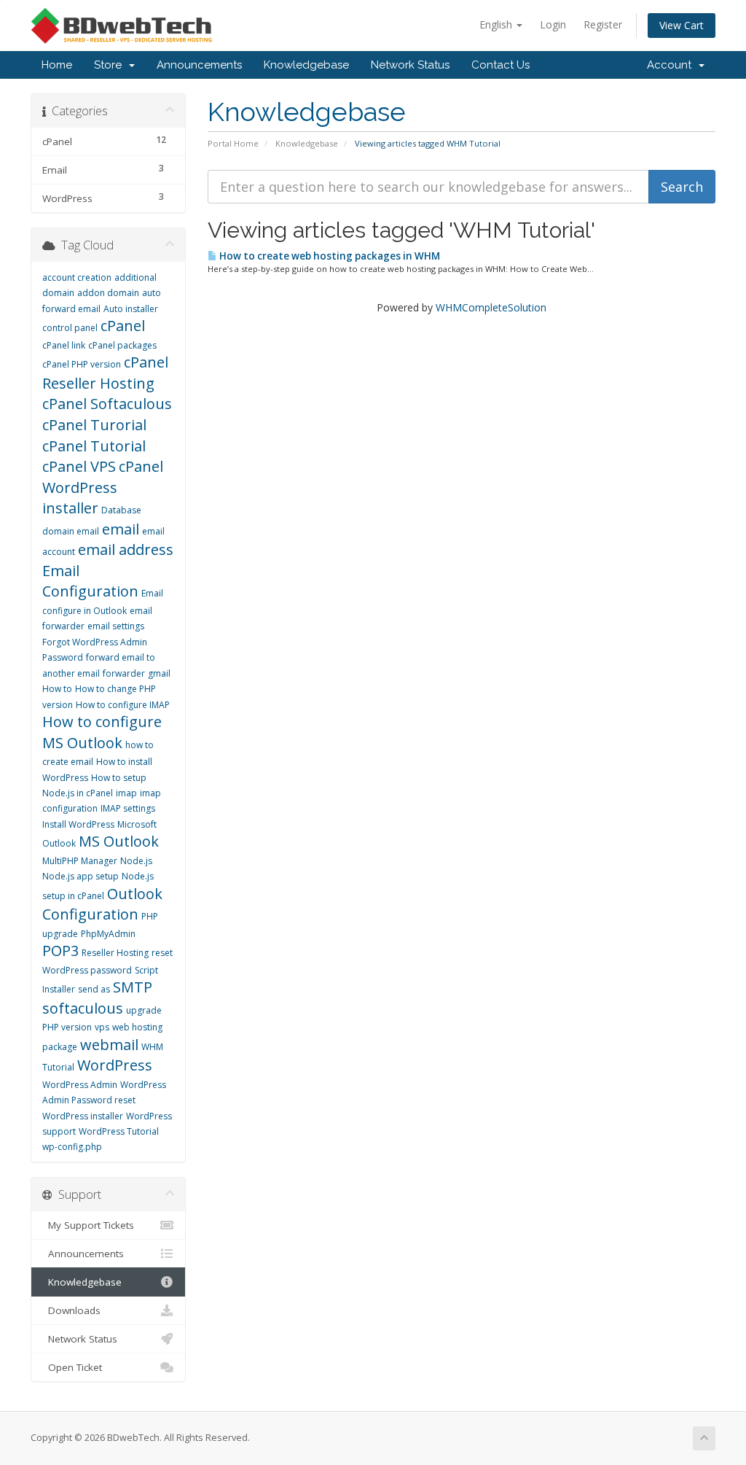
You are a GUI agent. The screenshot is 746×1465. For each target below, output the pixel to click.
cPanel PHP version (81, 364)
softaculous (82, 1008)
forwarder (124, 673)
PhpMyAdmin (108, 934)
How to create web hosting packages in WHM (328, 256)
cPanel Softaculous (107, 403)
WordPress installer (82, 1116)
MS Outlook (119, 841)
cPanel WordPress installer (102, 487)
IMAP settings (128, 808)
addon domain (108, 293)
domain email (70, 531)
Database (121, 510)
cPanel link (63, 345)
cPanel (123, 325)
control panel (70, 328)
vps (102, 1027)
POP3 (60, 950)
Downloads (71, 1310)
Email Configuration (90, 581)
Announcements (199, 64)
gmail (159, 673)
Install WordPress (78, 824)
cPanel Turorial (94, 425)
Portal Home (233, 143)
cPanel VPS (79, 466)
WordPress (114, 1065)
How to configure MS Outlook (102, 732)
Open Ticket (72, 1367)
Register (603, 24)
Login (553, 24)
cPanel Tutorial (94, 446)
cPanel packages (122, 345)
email (120, 529)
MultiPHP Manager (79, 861)
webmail (109, 1044)
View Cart (681, 25)
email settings (115, 626)
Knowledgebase (306, 64)
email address (125, 549)
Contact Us (500, 64)
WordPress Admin (79, 1085)
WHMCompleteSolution (491, 307)
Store (110, 64)
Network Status (410, 64)
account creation (76, 277)
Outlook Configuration (102, 904)
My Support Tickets (88, 1225)
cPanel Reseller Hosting (105, 372)
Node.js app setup (80, 876)
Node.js (136, 861)
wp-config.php (72, 1146)
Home (57, 64)
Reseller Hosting (115, 953)
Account (672, 64)
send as (94, 989)
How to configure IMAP (123, 705)
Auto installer (130, 309)
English (497, 24)
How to (57, 689)
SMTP (132, 987)
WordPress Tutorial (119, 1131)
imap (126, 793)
